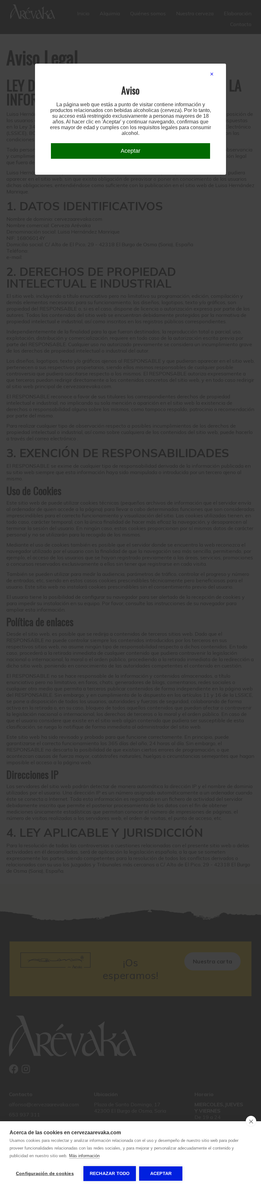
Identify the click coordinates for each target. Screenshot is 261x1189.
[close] (251, 1121)
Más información (84, 1155)
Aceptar (161, 1173)
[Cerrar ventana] (211, 74)
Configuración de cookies (45, 1173)
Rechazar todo (110, 1173)
